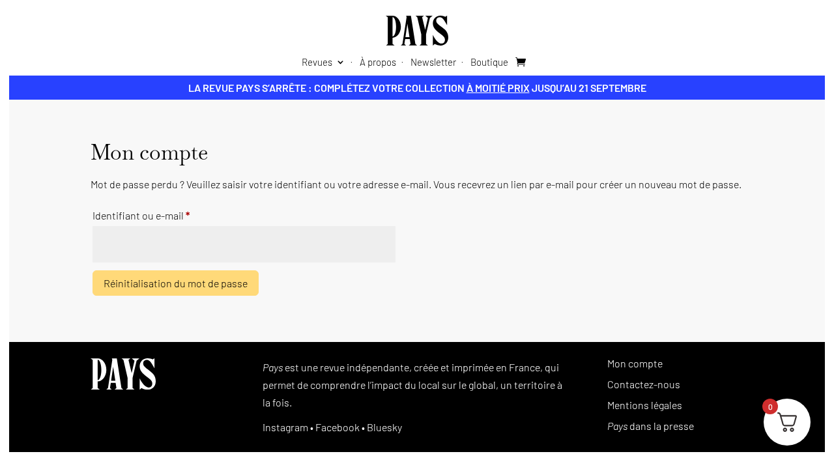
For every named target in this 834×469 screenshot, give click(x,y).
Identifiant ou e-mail (165, 214)
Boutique (489, 62)
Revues (317, 62)
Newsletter (433, 62)
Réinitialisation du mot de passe (176, 283)
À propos (378, 62)
